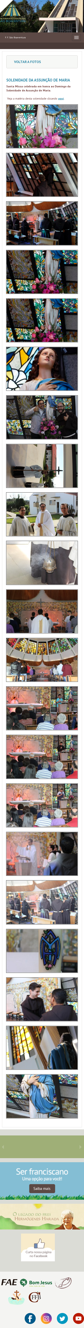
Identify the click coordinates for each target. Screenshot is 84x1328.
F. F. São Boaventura (15, 37)
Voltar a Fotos (27, 61)
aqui (61, 98)
